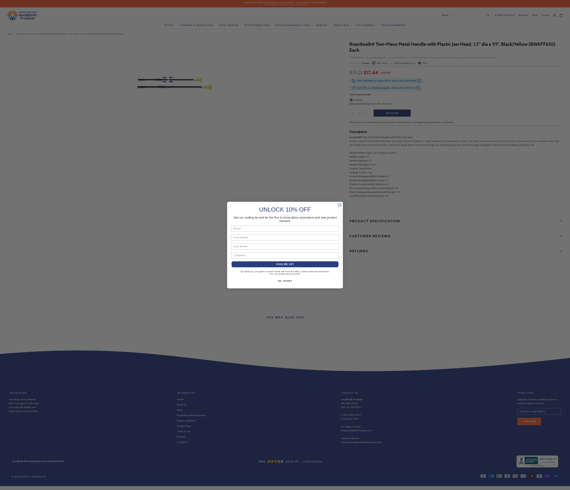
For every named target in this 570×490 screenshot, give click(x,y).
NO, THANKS (285, 281)
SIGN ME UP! (285, 264)
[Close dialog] (339, 205)
